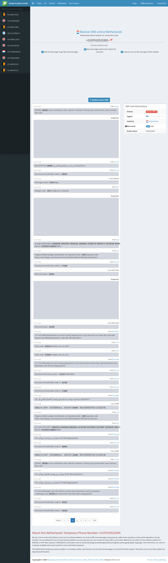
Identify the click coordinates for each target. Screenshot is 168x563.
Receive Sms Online (96, 560)
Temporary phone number (57, 560)
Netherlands (61, 3)
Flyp (117, 240)
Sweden (52, 3)
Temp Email (161, 3)
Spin (117, 187)
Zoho (117, 342)
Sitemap (162, 560)
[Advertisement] (14, 113)
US (45, 3)
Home (39, 3)
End (94, 520)
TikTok (116, 106)
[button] (33, 3)
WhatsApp (115, 331)
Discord (116, 170)
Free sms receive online (77, 560)
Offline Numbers (147, 3)
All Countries (74, 3)
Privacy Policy (152, 560)
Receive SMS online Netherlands (101, 32)
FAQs (135, 3)
